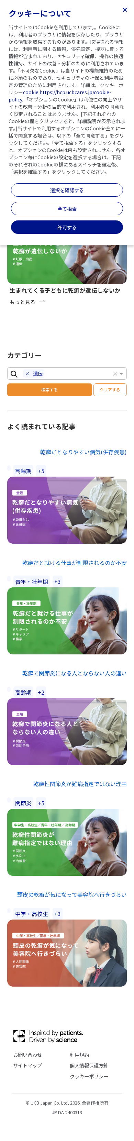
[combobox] (79, 374)
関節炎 (23, 803)
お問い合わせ (27, 1054)
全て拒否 (67, 208)
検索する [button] (49, 389)
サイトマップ (27, 1065)
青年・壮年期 (31, 581)
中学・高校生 (31, 914)
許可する (67, 227)
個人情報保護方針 (89, 1065)
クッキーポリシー (89, 1076)
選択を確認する (67, 190)
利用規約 (79, 1054)
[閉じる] (125, 9)
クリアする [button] (110, 389)
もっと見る (22, 301)
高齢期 (23, 471)
